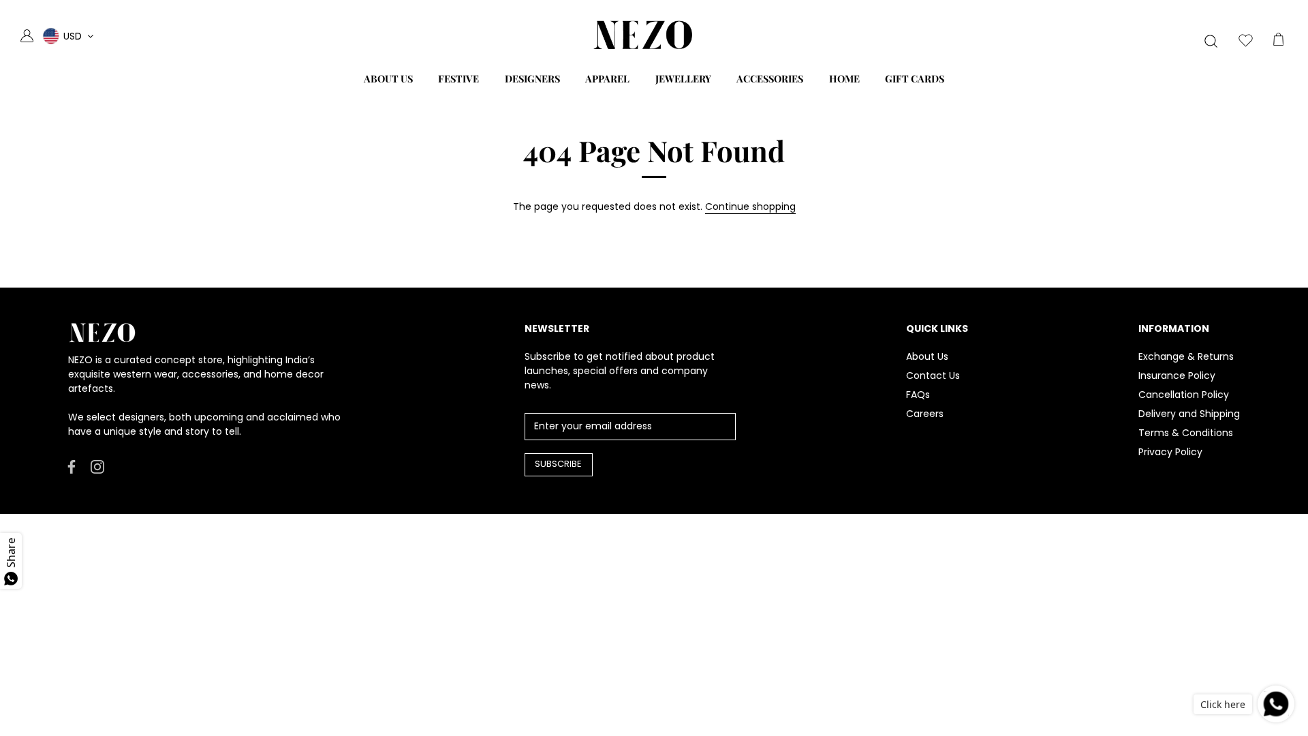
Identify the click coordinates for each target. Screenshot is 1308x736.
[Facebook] (71, 466)
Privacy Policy (1170, 452)
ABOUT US (388, 78)
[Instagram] (97, 466)
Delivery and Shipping (1189, 413)
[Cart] (1278, 42)
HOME (844, 78)
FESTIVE (458, 78)
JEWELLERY (683, 78)
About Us (927, 356)
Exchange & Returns (1186, 356)
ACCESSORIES (769, 78)
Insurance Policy (1176, 375)
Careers (925, 413)
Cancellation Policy (1183, 394)
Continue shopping (750, 206)
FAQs (918, 394)
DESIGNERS (532, 78)
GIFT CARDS (914, 78)
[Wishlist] (1245, 42)
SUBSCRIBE (558, 463)
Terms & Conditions (1185, 433)
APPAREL (607, 78)
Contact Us (933, 375)
